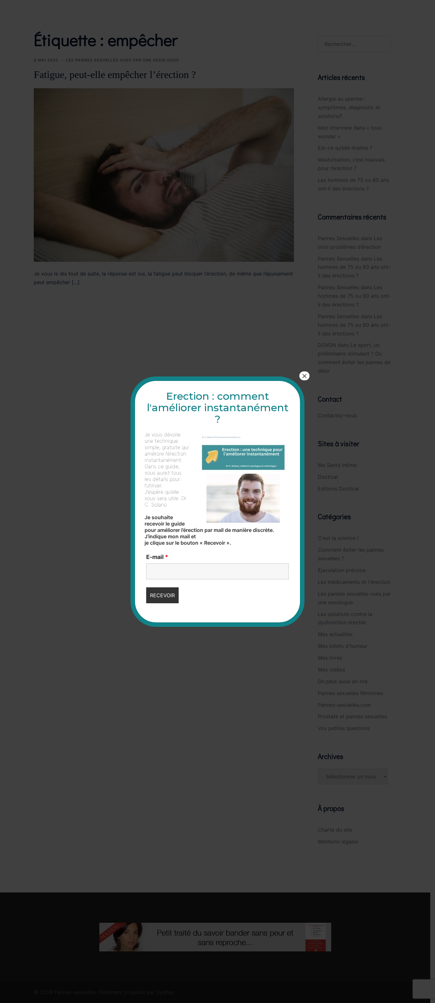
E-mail (157, 557)
